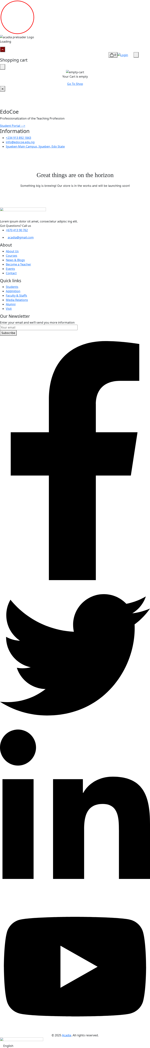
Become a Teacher (18, 264)
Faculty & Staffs (16, 296)
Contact (11, 273)
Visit (9, 309)
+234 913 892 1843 (18, 138)
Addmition (13, 291)
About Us (12, 251)
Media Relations (17, 300)
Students (12, 287)
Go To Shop (75, 84)
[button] (75, 1046)
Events (10, 269)
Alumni (11, 304)
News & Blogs (15, 260)
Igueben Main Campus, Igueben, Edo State (35, 146)
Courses (11, 256)
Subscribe (8, 333)
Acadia (66, 1035)
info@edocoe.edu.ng (20, 142)
